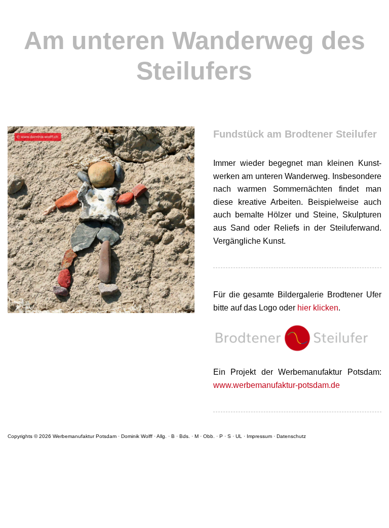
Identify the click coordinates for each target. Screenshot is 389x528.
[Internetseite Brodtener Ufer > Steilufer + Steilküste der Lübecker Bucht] (297, 359)
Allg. (162, 436)
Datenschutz (291, 436)
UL (239, 436)
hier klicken (317, 307)
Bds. (184, 436)
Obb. (209, 436)
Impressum (259, 436)
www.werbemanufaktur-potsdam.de (276, 385)
